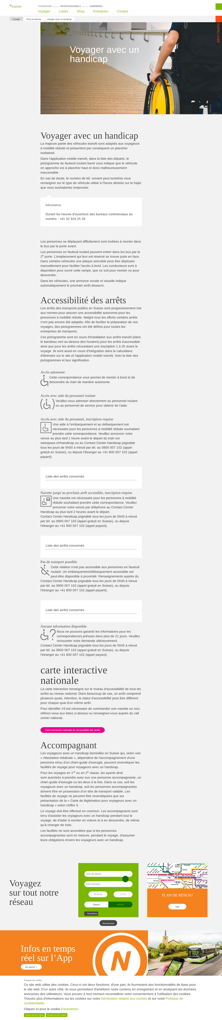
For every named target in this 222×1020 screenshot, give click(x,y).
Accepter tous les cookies (56, 1015)
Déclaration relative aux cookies (124, 998)
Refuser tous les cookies (34, 1015)
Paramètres (69, 1009)
